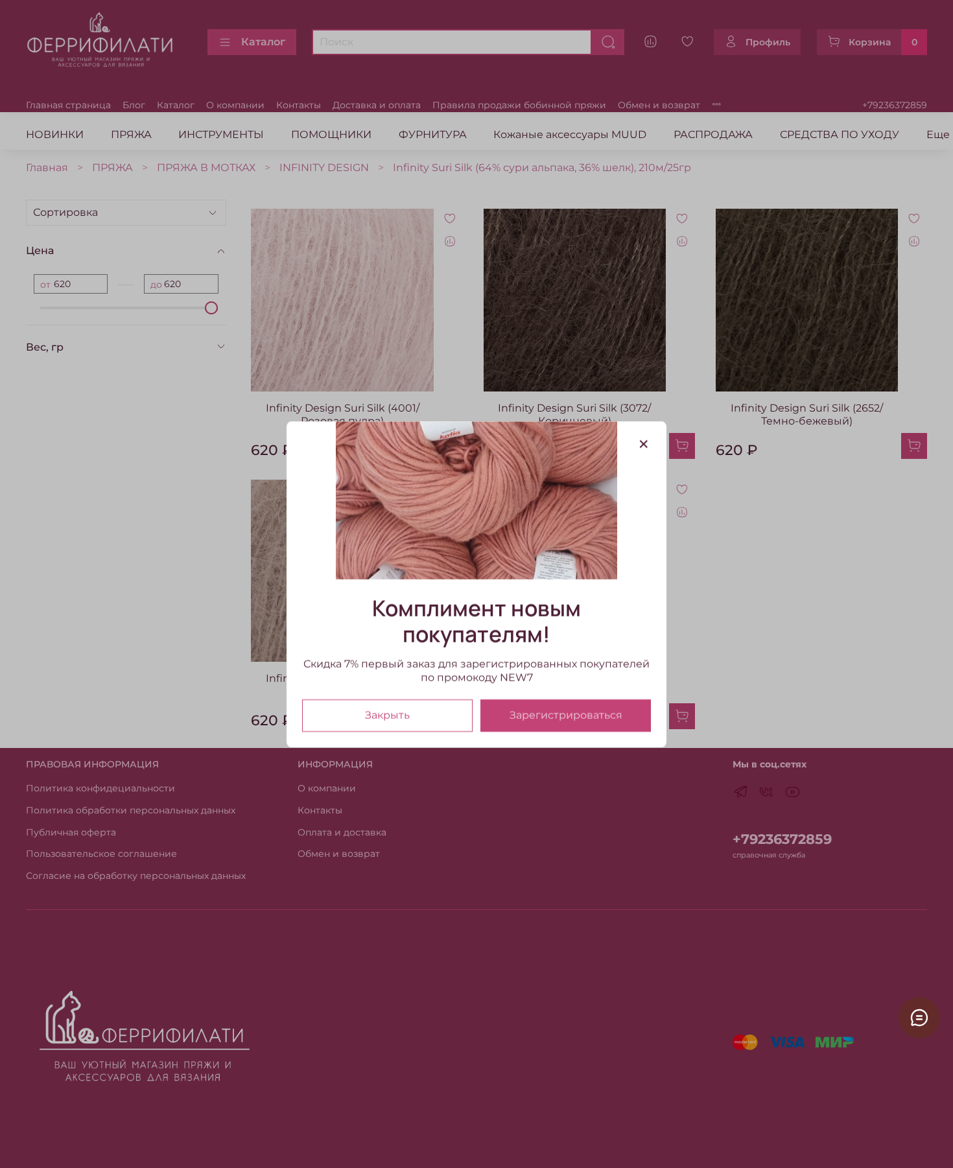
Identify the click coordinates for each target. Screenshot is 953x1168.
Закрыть (387, 714)
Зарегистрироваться (566, 714)
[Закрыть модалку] (644, 444)
